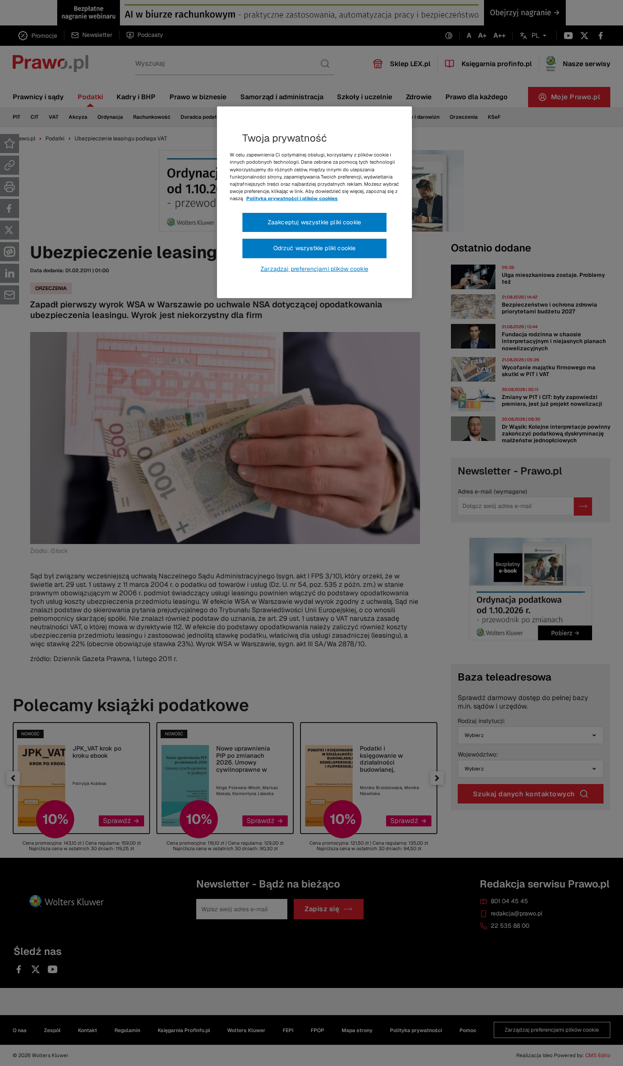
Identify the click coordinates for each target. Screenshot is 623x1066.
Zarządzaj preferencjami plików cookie (314, 269)
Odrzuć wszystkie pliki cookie (314, 248)
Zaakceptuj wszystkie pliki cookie (314, 222)
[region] (314, 202)
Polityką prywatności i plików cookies (292, 198)
